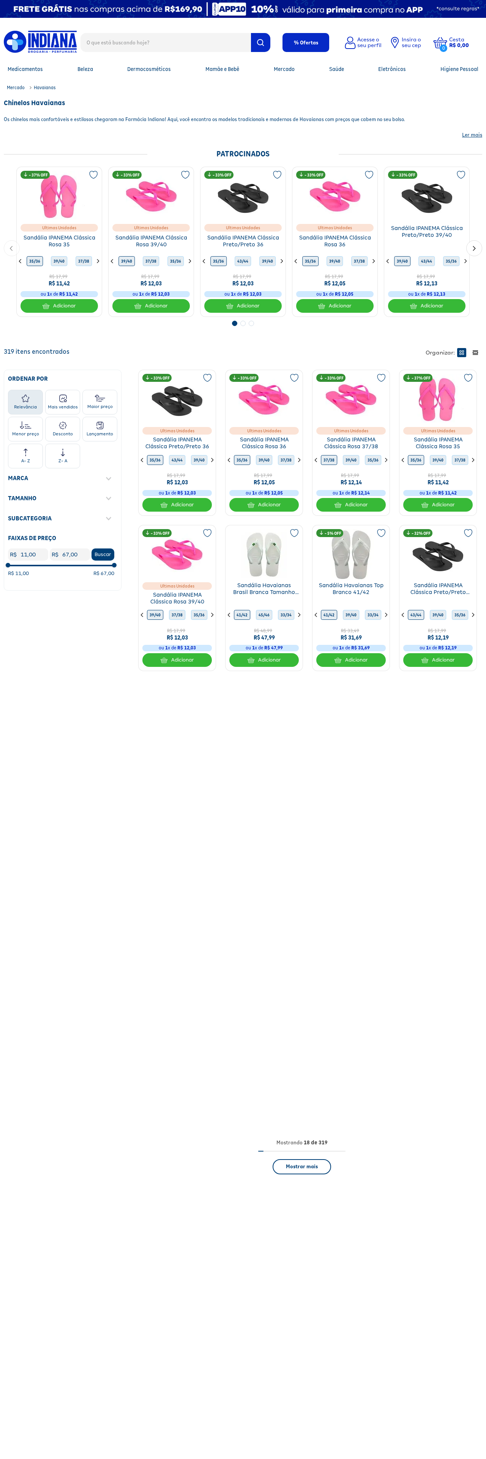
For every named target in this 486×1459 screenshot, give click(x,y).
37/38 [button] (83, 261)
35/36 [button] (34, 261)
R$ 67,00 (103, 573)
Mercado (16, 87)
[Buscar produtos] (260, 42)
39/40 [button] (59, 261)
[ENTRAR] (362, 42)
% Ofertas (306, 42)
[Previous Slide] (12, 248)
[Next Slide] (474, 248)
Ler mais (472, 135)
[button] (464, 42)
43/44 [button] (242, 261)
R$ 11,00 (18, 573)
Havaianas (45, 87)
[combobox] (175, 42)
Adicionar (64, 306)
